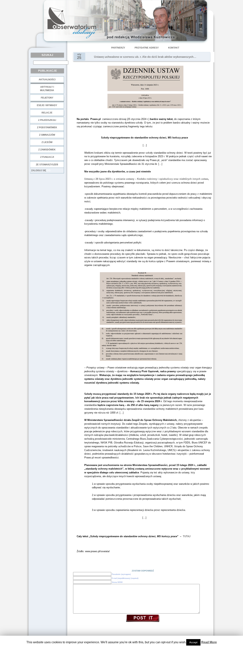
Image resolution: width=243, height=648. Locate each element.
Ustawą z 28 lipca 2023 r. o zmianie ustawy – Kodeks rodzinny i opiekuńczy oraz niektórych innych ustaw (146, 178)
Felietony (47, 97)
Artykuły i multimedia (47, 89)
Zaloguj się (38, 170)
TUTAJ (186, 536)
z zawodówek (47, 149)
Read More (209, 642)
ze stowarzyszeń (47, 164)
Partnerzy (118, 47)
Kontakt (173, 47)
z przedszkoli (47, 120)
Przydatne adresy (147, 47)
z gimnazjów (47, 135)
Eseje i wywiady (47, 105)
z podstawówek (47, 127)
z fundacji (47, 157)
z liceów (47, 142)
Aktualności (47, 79)
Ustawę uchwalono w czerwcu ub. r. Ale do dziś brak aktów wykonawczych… (145, 56)
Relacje (47, 112)
